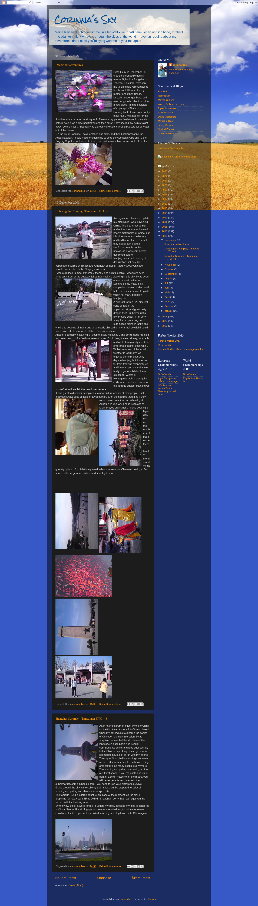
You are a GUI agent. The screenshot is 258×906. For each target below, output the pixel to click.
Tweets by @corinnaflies (171, 148)
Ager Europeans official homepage (168, 380)
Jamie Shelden (166, 133)
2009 (165, 236)
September (171, 274)
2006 (165, 326)
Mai (167, 292)
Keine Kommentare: (110, 191)
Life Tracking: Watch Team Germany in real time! (167, 389)
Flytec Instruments (168, 108)
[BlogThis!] (132, 191)
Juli (167, 283)
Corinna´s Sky (85, 19)
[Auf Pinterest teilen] (142, 191)
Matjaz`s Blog (165, 121)
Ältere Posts (141, 878)
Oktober (169, 269)
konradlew (126, 899)
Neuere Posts (65, 878)
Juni (167, 287)
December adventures (69, 65)
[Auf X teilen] (135, 191)
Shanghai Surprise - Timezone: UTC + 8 (81, 718)
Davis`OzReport (167, 116)
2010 (165, 231)
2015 (165, 208)
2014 (165, 213)
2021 (165, 180)
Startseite (104, 878)
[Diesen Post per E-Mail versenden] (128, 191)
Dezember (171, 240)
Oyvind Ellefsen (166, 129)
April (167, 297)
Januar (169, 311)
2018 (165, 194)
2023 (165, 171)
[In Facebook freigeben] (138, 191)
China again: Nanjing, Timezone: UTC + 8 (82, 211)
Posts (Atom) (76, 885)
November (171, 264)
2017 (165, 199)
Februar (169, 306)
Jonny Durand (166, 125)
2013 (165, 217)
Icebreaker (164, 95)
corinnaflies (180, 65)
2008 (165, 316)
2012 (165, 222)
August (169, 278)
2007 (165, 321)
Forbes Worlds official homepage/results (180, 349)
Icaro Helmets (165, 112)
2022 (165, 176)
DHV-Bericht (164, 345)
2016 (165, 204)
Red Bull (162, 91)
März (168, 301)
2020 (165, 185)
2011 (165, 226)
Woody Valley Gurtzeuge (171, 104)
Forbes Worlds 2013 (169, 340)
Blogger (151, 899)
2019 (165, 190)
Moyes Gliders (166, 100)
